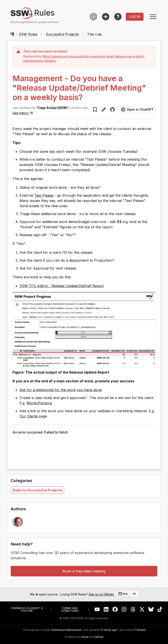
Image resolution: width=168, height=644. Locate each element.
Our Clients (28, 416)
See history (20, 113)
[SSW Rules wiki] (118, 16)
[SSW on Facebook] (115, 609)
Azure (85, 637)
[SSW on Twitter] (142, 609)
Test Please (43, 195)
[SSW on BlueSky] (151, 609)
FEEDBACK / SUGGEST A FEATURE (27, 609)
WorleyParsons (39, 403)
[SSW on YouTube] (97, 609)
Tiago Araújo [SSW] (52, 108)
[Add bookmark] (95, 109)
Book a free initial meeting (84, 571)
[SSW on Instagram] (124, 609)
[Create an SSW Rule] (105, 16)
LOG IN (134, 16)
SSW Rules (28, 34)
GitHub (99, 637)
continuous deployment (66, 630)
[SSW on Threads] (133, 609)
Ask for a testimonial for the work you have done (60, 390)
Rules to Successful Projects (37, 490)
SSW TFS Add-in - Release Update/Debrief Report (61, 286)
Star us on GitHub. (101, 594)
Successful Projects (62, 34)
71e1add (140, 630)
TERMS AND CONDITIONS (70, 609)
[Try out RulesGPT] (93, 16)
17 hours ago (109, 629)
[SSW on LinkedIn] (106, 609)
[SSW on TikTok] (160, 609)
